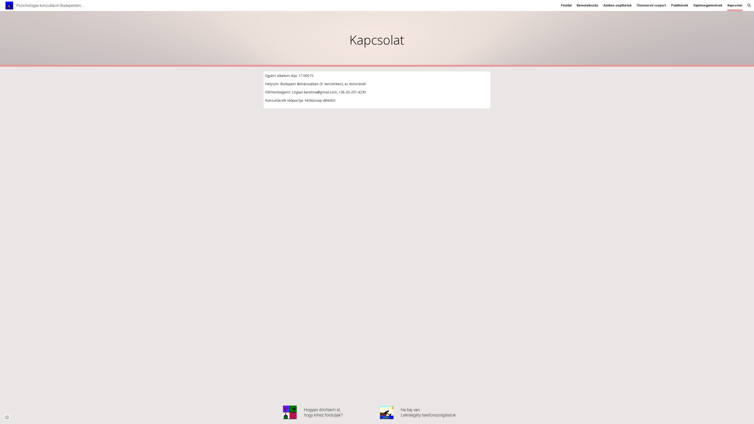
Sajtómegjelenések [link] (707, 5)
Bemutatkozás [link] (587, 5)
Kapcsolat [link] (734, 5)
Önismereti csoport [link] (651, 5)
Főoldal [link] (566, 5)
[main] (377, 39)
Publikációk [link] (679, 5)
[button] (749, 5)
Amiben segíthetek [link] (617, 5)
